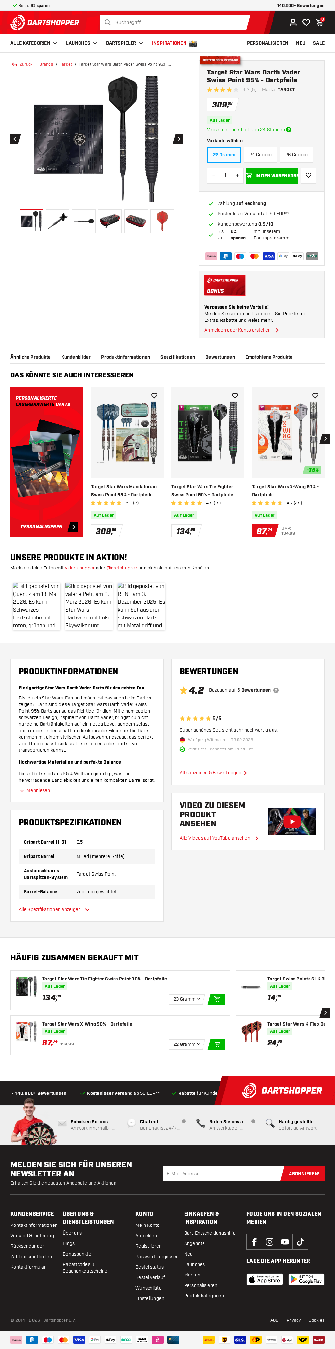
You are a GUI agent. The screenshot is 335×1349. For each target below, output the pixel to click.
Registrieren (148, 1246)
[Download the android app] (306, 1279)
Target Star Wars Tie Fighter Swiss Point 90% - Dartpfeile (202, 491)
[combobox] (177, 22)
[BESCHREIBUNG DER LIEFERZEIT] (288, 129)
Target (66, 64)
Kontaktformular (28, 1267)
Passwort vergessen (157, 1256)
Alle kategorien (30, 43)
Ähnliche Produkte (30, 357)
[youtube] (285, 1242)
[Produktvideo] (292, 822)
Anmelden (146, 1236)
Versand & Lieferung (32, 1236)
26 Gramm (296, 154)
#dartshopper (79, 568)
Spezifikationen (177, 357)
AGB (274, 1320)
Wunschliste (148, 1288)
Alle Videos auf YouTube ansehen (215, 838)
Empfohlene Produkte (269, 357)
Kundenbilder (76, 357)
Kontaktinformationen (34, 1225)
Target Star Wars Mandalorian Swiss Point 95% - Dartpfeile (124, 491)
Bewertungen (220, 357)
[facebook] (254, 1242)
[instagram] (269, 1242)
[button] (36, 606)
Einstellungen (149, 1298)
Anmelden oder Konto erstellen (237, 330)
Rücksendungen (27, 1246)
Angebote (194, 1243)
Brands (46, 64)
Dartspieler (121, 43)
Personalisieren (201, 1285)
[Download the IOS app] (264, 1279)
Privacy (294, 1320)
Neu (188, 1254)
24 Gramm (260, 154)
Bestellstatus (149, 1267)
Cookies (317, 1320)
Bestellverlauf (150, 1277)
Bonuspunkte (77, 1254)
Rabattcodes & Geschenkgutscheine (85, 1268)
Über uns (72, 1233)
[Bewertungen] (276, 690)
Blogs (69, 1243)
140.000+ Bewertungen (301, 5)
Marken (192, 1275)
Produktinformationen (125, 357)
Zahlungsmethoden (31, 1256)
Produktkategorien (204, 1296)
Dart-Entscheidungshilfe (210, 1233)
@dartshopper (122, 568)
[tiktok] (300, 1242)
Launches (78, 43)
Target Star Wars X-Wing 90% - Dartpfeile (285, 491)
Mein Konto (147, 1225)
